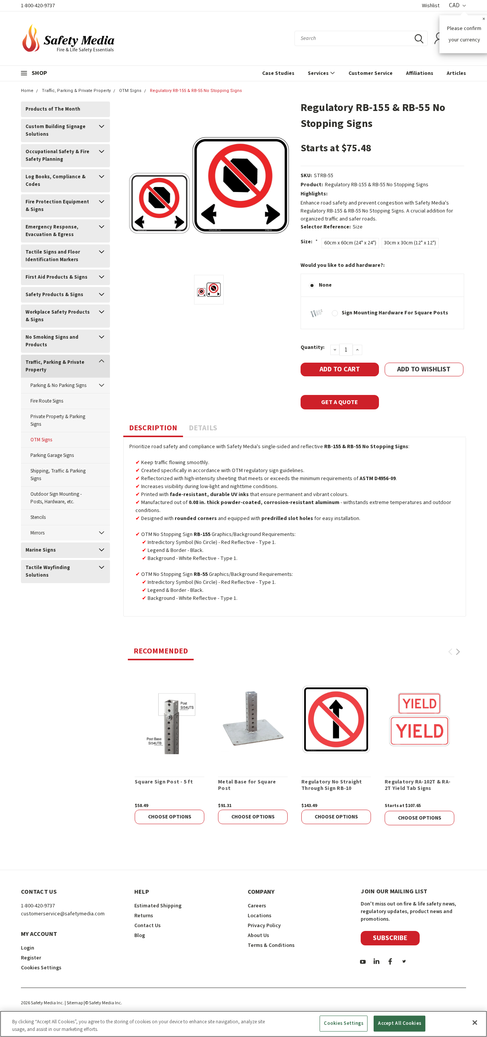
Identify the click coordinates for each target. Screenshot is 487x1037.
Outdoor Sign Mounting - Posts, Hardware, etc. (56, 498)
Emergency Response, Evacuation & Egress (51, 231)
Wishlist (430, 6)
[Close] (474, 1022)
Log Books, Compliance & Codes (55, 180)
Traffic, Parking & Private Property (76, 90)
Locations (259, 916)
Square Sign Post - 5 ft (164, 782)
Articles (456, 73)
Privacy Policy (264, 925)
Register (31, 958)
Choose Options (169, 817)
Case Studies (278, 73)
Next (457, 651)
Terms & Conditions (271, 945)
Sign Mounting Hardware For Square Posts (395, 313)
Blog (139, 935)
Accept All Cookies (399, 1023)
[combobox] (361, 38)
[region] (243, 1024)
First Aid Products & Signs (56, 277)
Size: (309, 242)
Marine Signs (40, 550)
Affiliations (419, 73)
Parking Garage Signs (52, 455)
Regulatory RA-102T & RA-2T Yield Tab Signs (417, 785)
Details (203, 428)
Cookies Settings (343, 1023)
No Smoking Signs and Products (51, 341)
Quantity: (313, 347)
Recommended (161, 651)
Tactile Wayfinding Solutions (47, 571)
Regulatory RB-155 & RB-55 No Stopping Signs (196, 90)
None (325, 285)
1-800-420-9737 (38, 6)
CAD (455, 6)
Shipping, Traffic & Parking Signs (58, 475)
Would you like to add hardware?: (343, 265)
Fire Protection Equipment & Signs (57, 205)
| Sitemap (74, 1003)
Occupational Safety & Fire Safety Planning (57, 155)
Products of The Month (52, 109)
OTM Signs (130, 90)
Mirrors (37, 533)
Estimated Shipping (157, 906)
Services (319, 73)
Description (153, 428)
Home (27, 90)
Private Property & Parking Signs (57, 420)
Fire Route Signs (46, 401)
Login (27, 948)
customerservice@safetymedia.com (63, 914)
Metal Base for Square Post (247, 785)
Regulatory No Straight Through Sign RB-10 (331, 785)
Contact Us (147, 925)
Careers (257, 906)
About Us (258, 935)
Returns (143, 916)
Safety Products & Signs (54, 294)
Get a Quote (339, 402)
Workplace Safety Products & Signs (57, 316)
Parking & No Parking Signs (58, 385)
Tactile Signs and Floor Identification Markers (52, 256)
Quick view (169, 719)
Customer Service (371, 73)
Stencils (38, 517)
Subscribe (390, 938)
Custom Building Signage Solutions (55, 130)
